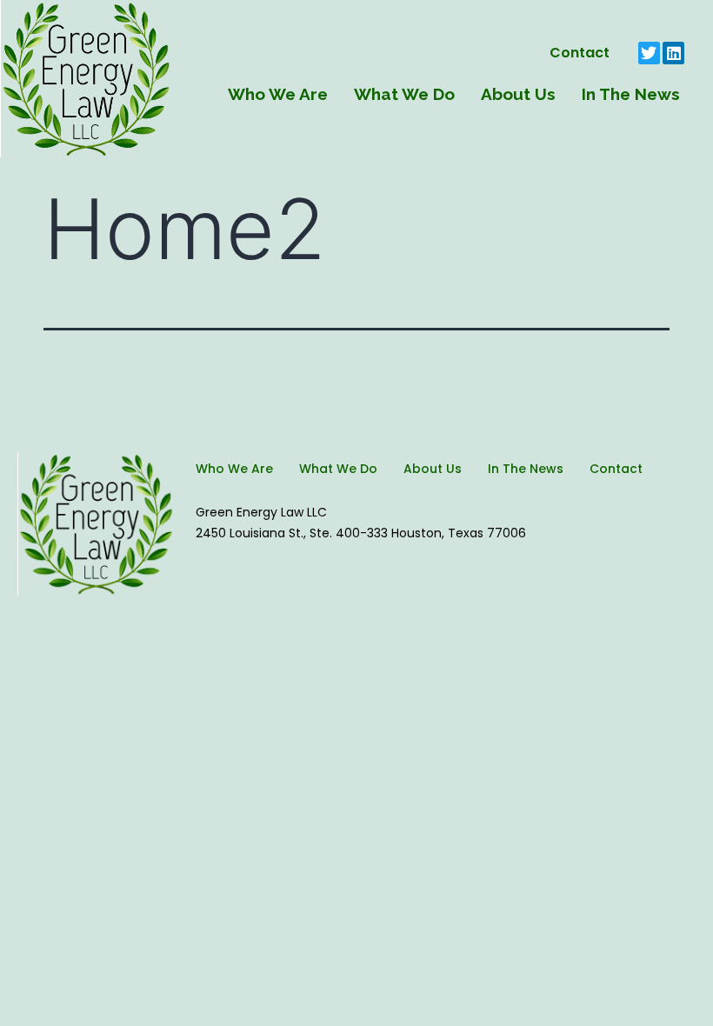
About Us (518, 93)
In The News (631, 93)
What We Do (404, 93)
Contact (580, 53)
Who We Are (278, 93)
